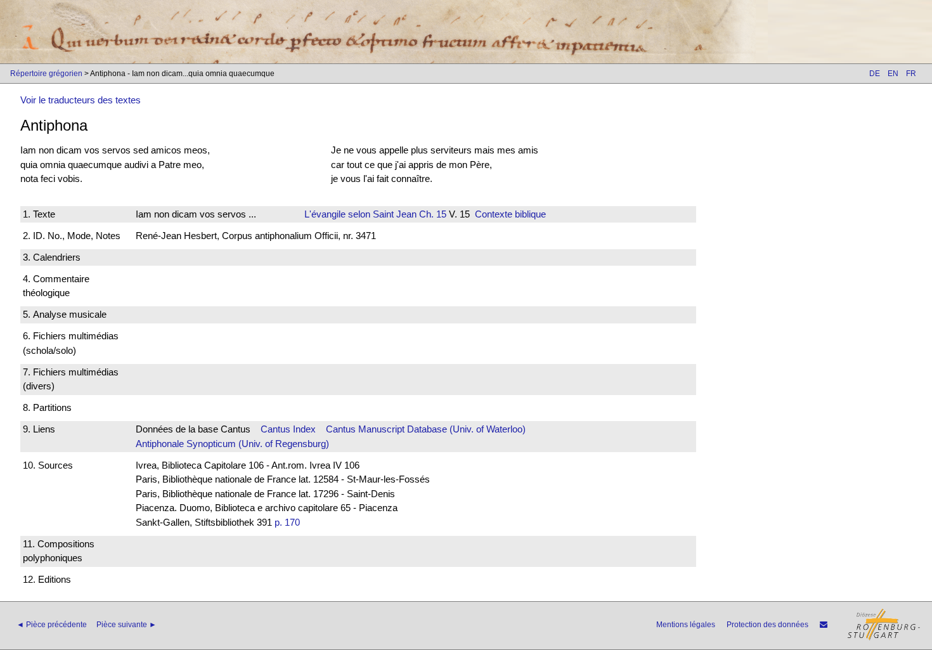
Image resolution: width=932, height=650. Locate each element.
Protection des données (767, 624)
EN (893, 73)
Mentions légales (685, 624)
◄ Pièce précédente (51, 624)
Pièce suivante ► (126, 624)
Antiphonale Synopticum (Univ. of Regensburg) (232, 443)
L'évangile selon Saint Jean (360, 214)
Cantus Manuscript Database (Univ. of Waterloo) (426, 429)
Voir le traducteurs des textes (80, 99)
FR (911, 73)
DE (874, 73)
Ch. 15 (431, 214)
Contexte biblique (510, 214)
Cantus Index (288, 429)
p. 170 (287, 522)
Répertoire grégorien (46, 73)
